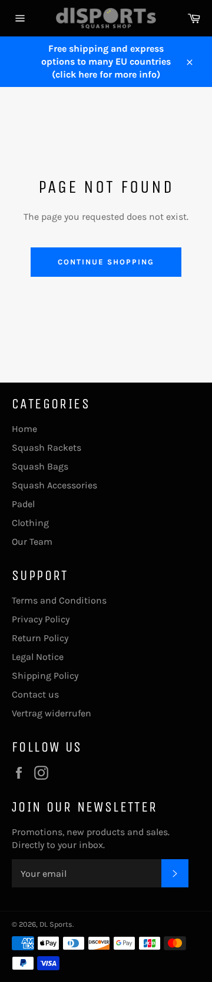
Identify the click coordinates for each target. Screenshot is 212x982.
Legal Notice (38, 656)
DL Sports (55, 924)
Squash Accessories (54, 485)
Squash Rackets (46, 447)
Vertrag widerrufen (51, 713)
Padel (23, 504)
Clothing (30, 522)
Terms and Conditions (59, 600)
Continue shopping (106, 261)
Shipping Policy (45, 675)
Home (24, 428)
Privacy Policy (40, 619)
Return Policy (40, 638)
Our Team (32, 541)
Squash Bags (40, 466)
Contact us (35, 694)
